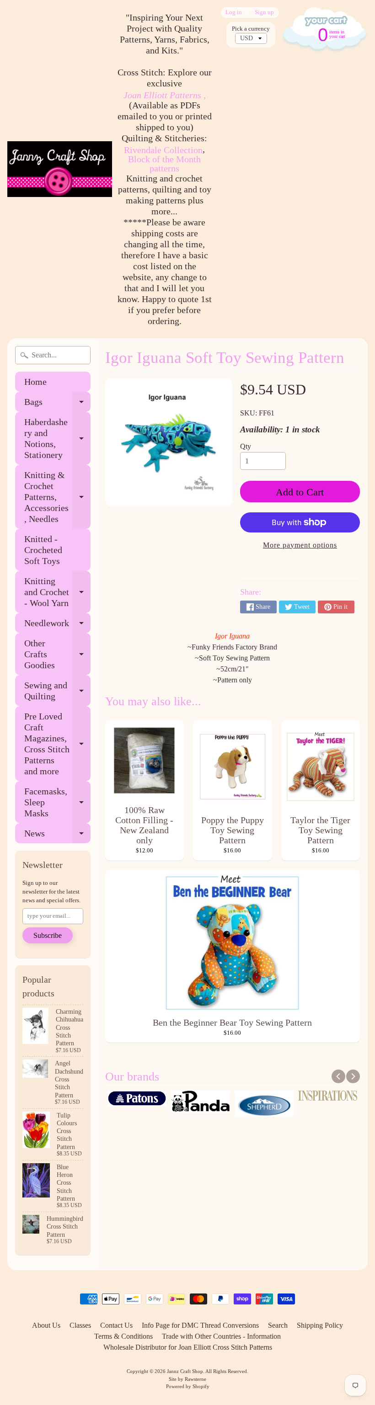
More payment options (300, 545)
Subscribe (47, 935)
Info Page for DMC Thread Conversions (200, 1325)
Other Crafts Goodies (57, 654)
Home (35, 382)
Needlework (57, 625)
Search (278, 1325)
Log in (233, 13)
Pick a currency (251, 29)
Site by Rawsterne (187, 1379)
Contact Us (116, 1325)
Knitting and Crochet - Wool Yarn (57, 592)
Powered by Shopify (187, 1386)
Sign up (264, 13)
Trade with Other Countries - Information (221, 1336)
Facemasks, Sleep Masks (57, 802)
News (57, 835)
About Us (46, 1325)
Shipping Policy (320, 1325)
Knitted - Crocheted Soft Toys (43, 550)
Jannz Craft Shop (185, 1371)
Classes (80, 1325)
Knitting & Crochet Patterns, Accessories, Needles (57, 497)
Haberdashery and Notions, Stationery (57, 438)
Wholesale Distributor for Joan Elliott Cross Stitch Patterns (187, 1347)
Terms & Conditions (123, 1336)
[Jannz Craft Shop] (59, 169)
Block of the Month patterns (164, 163)
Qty (245, 446)
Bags (57, 404)
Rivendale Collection (163, 149)
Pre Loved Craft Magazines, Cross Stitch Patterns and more (57, 743)
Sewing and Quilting (57, 691)
